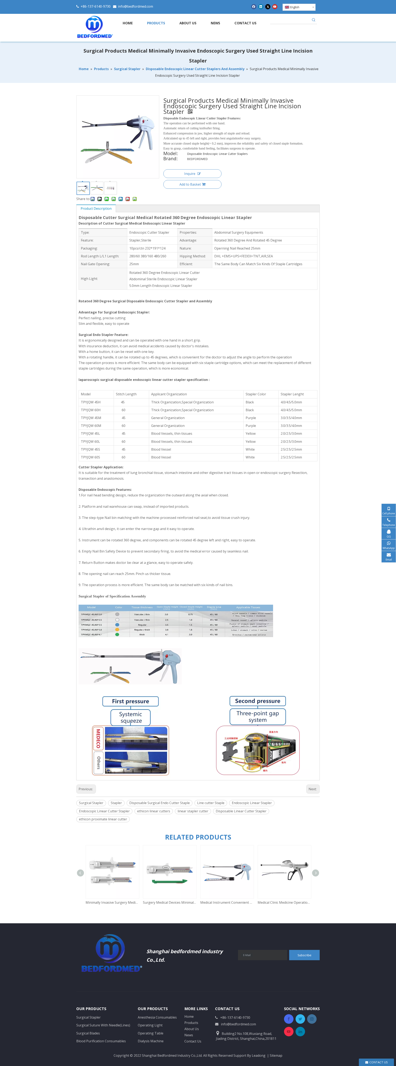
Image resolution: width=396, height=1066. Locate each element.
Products (191, 1022)
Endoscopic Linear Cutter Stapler (104, 811)
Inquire (189, 173)
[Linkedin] (260, 6)
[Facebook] (253, 6)
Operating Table (150, 1033)
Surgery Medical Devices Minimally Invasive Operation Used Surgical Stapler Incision (169, 902)
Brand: (170, 159)
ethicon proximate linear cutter (103, 819)
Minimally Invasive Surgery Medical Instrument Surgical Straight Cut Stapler (112, 902)
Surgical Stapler (91, 803)
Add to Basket (190, 184)
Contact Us (192, 1041)
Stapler (116, 803)
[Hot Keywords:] (313, 20)
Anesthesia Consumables (157, 1017)
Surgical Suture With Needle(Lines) (103, 1025)
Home (189, 1016)
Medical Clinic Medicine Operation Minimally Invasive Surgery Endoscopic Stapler (284, 902)
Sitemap (276, 1055)
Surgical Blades (88, 1033)
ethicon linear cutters (153, 811)
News (188, 1035)
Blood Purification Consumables (101, 1041)
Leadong (258, 1055)
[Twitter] (267, 6)
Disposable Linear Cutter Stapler (241, 811)
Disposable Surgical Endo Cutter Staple (159, 803)
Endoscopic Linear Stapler (252, 803)
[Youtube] (274, 6)
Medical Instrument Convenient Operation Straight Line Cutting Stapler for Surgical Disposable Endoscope (226, 902)
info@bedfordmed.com (135, 6)
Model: (170, 154)
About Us (191, 1029)
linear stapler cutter (193, 811)
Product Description (96, 208)
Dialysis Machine (151, 1041)
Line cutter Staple (210, 803)
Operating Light (150, 1025)
